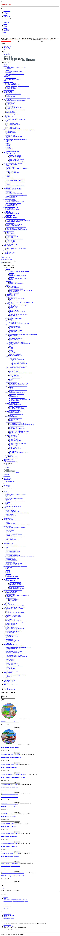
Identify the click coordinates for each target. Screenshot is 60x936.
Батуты (5, 64)
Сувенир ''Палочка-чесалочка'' (14, 193)
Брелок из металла (11, 78)
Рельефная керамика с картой (13, 204)
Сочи (5, 25)
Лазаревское (7, 29)
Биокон (8, 183)
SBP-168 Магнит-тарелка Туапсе (9, 787)
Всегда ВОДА (9, 148)
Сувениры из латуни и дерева (11, 207)
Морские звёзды (10, 131)
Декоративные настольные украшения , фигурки (18, 220)
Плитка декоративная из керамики (15, 201)
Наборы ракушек (10, 135)
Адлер (5, 26)
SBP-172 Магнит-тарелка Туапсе (9, 806)
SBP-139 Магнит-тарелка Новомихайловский (13, 777)
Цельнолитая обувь (14, 160)
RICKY (8, 145)
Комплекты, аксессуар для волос (14, 71)
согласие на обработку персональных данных (18, 39)
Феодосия (6, 13)
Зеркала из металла (11, 83)
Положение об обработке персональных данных (16, 901)
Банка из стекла (10, 232)
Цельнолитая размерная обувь (16, 161)
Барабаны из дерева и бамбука (14, 189)
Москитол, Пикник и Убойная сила (15, 185)
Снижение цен (7, 914)
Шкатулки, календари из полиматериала (16, 229)
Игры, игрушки (7, 99)
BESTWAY (9, 140)
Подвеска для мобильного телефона (15, 74)
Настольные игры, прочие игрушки (15, 110)
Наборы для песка (10, 96)
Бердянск (6, 35)
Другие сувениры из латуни (13, 209)
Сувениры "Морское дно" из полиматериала (17, 86)
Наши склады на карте (9, 926)
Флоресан (8, 187)
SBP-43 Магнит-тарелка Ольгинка (10, 856)
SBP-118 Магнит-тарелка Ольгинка (10, 722)
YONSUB (8, 147)
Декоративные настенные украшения (15, 219)
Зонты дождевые (8, 91)
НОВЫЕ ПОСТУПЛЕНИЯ (10, 461)
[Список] (1, 695)
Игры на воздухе (10, 102)
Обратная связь (7, 906)
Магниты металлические (12, 125)
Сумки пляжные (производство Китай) (16, 248)
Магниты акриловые (11, 122)
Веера (5, 80)
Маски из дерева (10, 192)
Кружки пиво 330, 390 (12, 236)
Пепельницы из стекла (12, 244)
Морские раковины (11, 132)
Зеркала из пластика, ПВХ (13, 84)
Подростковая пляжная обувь (16, 159)
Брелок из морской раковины (13, 79)
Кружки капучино (11, 235)
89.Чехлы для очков (11, 165)
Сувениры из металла (9, 212)
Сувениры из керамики (9, 199)
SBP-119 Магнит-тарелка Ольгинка (10, 747)
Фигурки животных (11, 112)
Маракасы (8, 191)
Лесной (8, 184)
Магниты (6, 120)
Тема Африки (7, 251)
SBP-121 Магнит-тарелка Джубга (9, 767)
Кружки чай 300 (10, 241)
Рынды (8, 211)
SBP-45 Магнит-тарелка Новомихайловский (12, 876)
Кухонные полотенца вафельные (17, 119)
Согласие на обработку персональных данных (15, 899)
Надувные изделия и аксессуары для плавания (15, 139)
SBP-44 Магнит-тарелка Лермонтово (10, 866)
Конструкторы (10, 103)
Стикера (8, 216)
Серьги (8, 75)
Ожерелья (8, 72)
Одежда (8, 175)
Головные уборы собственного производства (17, 168)
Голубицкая (6, 30)
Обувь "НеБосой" (10, 153)
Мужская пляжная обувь (15, 157)
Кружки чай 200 (10, 240)
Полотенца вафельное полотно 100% (15, 179)
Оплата (8, 467)
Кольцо (8, 70)
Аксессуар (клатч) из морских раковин (16, 67)
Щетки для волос (10, 87)
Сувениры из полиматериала (11, 217)
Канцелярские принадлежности (11, 114)
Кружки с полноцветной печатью (14, 239)
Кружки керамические (12, 200)
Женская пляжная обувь (15, 156)
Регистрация (7, 52)
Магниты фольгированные (13, 128)
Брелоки (6, 76)
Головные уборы (10, 167)
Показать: (3, 699)
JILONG (8, 144)
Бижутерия (6, 66)
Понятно (3, 43)
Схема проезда (7, 925)
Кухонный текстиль (8, 116)
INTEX (8, 143)
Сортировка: (4, 696)
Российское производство (12, 151)
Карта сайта (6, 908)
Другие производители (12, 149)
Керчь (5, 12)
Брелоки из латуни (11, 208)
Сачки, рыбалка (10, 111)
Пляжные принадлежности (10, 164)
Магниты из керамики (12, 123)
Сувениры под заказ (9, 918)
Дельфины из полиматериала (13, 221)
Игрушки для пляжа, (9, 92)
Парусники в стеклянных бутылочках (13, 163)
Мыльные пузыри (10, 106)
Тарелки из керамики (11, 205)
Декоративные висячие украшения (18, 195)
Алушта (5, 15)
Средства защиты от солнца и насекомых (14, 181)
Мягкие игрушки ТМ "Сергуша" (14, 107)
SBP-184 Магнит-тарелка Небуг (9, 846)
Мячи (7, 95)
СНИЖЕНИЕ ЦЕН (8, 459)
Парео (8, 176)
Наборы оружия (10, 108)
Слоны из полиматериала (12, 225)
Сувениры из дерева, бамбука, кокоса (13, 188)
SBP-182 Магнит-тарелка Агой (9, 826)
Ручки (8, 115)
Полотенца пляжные (9, 177)
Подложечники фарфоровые (13, 203)
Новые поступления (9, 915)
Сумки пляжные (8, 245)
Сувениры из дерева (11, 196)
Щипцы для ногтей (11, 88)
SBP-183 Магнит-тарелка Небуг (9, 836)
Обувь (5, 152)
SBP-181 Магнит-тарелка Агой (9, 816)
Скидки (5, 916)
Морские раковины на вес (12, 133)
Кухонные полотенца (11, 118)
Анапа (5, 24)
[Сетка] (2, 695)
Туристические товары (9, 253)
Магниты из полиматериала (13, 124)
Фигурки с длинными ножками (14, 228)
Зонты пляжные (10, 169)
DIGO (7, 141)
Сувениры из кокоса (11, 197)
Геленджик (6, 22)
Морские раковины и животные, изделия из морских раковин (19, 129)
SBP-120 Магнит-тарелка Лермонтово (11, 757)
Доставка (8, 465)
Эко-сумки (9, 249)
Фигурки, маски (10, 252)
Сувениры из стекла (9, 231)
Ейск (5, 32)
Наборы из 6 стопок (11, 243)
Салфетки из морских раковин (14, 136)
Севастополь (7, 16)
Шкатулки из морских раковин (14, 137)
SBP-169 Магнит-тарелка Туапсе (9, 797)
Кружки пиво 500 (10, 237)
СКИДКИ (6, 460)
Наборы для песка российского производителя (18, 98)
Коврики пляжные (11, 171)
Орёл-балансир (10, 223)
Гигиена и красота (8, 82)
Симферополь (7, 11)
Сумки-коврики (13, 173)
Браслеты (8, 68)
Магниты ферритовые (11, 127)
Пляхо (5, 28)
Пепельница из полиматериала (14, 224)
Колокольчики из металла (12, 213)
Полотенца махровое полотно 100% (15, 180)
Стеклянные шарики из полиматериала (16, 227)
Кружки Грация (10, 233)
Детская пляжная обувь (15, 155)
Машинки (8, 104)
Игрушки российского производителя (15, 100)
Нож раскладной (10, 215)
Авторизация (7, 54)
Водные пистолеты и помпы (13, 94)
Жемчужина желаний (9, 90)
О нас (7, 464)
